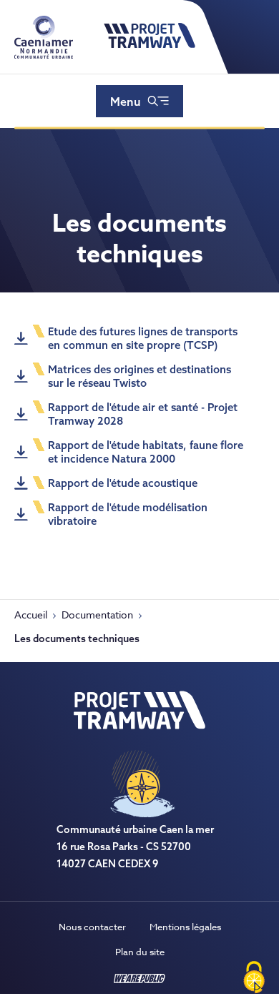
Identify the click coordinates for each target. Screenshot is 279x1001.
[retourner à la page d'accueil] (149, 45)
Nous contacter (92, 926)
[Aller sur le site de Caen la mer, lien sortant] (43, 54)
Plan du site (140, 951)
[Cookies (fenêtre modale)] (254, 977)
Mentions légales (185, 926)
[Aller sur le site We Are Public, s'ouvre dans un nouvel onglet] (139, 980)
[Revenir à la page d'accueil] (139, 725)
